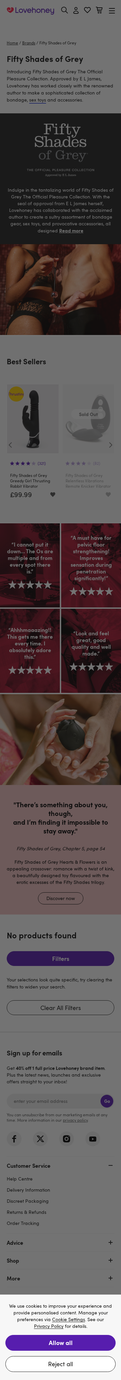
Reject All (60, 1364)
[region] (60, 1337)
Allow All (61, 1342)
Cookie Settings (68, 1319)
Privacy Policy (49, 1326)
